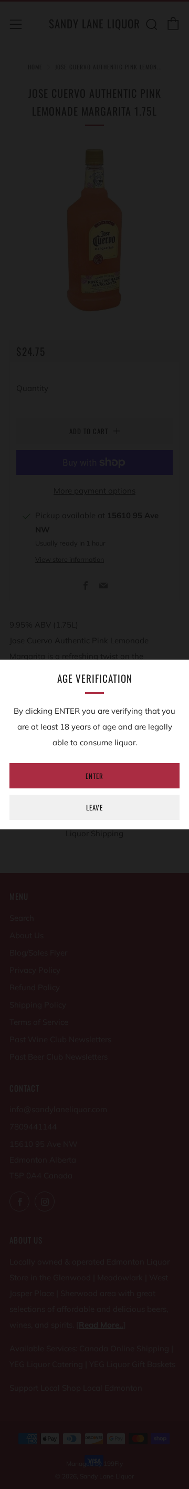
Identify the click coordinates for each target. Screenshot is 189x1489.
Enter (94, 776)
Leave (94, 807)
